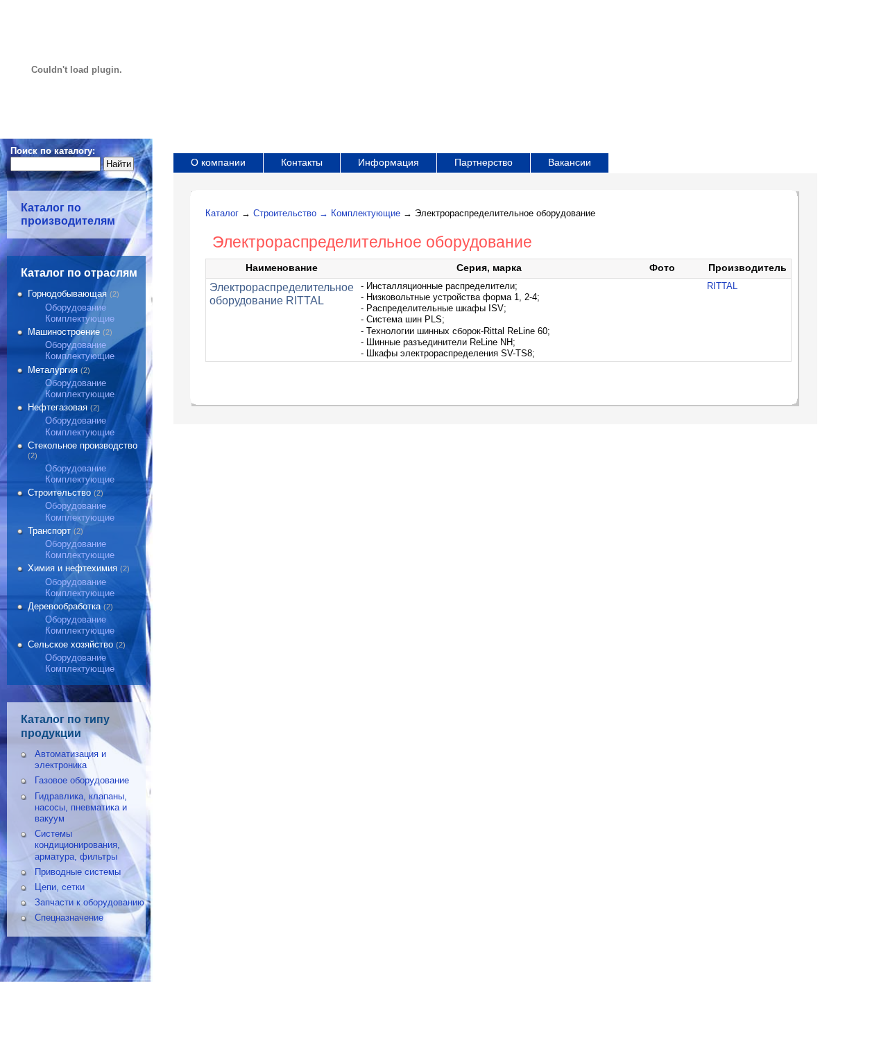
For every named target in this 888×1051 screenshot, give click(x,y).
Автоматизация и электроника (70, 759)
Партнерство (483, 162)
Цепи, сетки (60, 887)
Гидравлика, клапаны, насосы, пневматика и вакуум (81, 807)
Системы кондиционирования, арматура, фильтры (77, 844)
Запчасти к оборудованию (89, 902)
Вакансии (569, 162)
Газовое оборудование (82, 780)
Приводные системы (78, 872)
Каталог (222, 213)
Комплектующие (79, 318)
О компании (218, 162)
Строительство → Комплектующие (326, 213)
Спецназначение (69, 917)
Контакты (302, 162)
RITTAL (722, 286)
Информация (388, 162)
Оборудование (75, 307)
